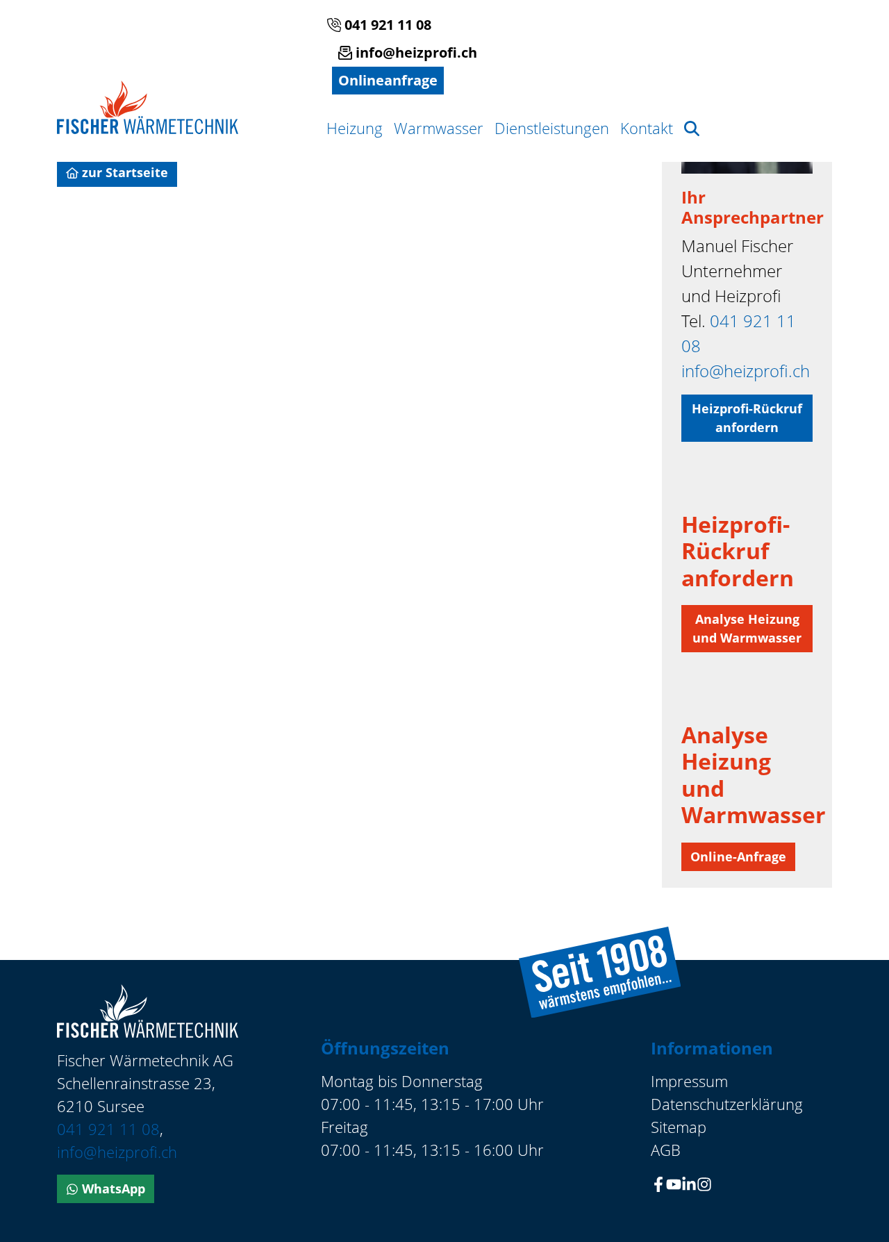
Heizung (354, 127)
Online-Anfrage (738, 856)
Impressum (689, 1080)
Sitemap (678, 1126)
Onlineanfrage (388, 80)
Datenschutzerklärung (727, 1103)
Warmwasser (438, 127)
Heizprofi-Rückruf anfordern (747, 418)
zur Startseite (123, 172)
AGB (666, 1149)
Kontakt (646, 127)
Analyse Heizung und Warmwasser (746, 628)
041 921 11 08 (386, 24)
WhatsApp (111, 1188)
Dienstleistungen (552, 127)
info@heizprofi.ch (414, 52)
